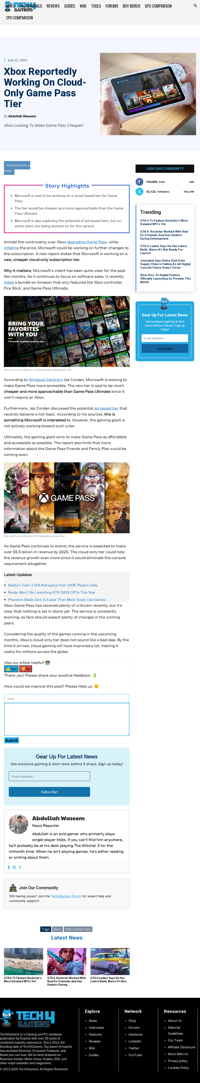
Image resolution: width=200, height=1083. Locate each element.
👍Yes (11, 668)
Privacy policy (178, 1061)
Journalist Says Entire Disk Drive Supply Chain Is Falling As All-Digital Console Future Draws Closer (165, 264)
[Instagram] (14, 868)
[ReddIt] (102, 168)
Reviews (53, 6)
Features (95, 1034)
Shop (132, 1021)
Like (191, 182)
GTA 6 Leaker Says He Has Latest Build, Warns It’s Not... (109, 979)
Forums (112, 6)
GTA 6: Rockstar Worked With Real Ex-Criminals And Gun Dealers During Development (164, 235)
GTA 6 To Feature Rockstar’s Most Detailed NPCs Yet (23, 979)
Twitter (134, 1048)
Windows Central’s (45, 379)
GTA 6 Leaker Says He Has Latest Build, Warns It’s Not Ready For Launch (163, 249)
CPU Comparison (19, 18)
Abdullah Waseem (22, 116)
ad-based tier (106, 408)
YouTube (135, 1055)
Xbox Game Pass (78, 929)
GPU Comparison (158, 6)
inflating (11, 247)
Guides (69, 6)
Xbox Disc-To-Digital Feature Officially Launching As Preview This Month (165, 278)
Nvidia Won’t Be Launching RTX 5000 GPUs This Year (52, 592)
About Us (175, 1021)
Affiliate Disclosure (181, 1047)
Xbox (57, 929)
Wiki (83, 6)
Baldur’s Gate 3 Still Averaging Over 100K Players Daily (52, 585)
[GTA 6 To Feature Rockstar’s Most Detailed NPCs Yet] (23, 961)
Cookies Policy (178, 1068)
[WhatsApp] (93, 168)
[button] (195, 6)
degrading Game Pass (87, 241)
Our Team (175, 1040)
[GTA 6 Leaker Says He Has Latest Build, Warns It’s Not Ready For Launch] (110, 961)
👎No (25, 668)
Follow (189, 191)
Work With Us (178, 1054)
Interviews (96, 1027)
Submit (11, 740)
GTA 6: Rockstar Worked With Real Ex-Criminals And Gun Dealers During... (66, 981)
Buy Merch (131, 6)
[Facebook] (75, 168)
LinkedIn (135, 1041)
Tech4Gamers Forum (66, 896)
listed (9, 282)
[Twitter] (84, 168)
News (10, 6)
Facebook (136, 1034)
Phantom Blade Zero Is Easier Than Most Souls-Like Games (57, 599)
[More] (111, 168)
